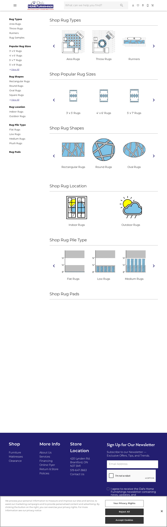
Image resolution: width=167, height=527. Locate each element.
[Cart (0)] (153, 5)
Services (44, 457)
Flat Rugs (14, 129)
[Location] (143, 5)
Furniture (15, 453)
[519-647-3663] (148, 5)
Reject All (124, 512)
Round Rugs (16, 85)
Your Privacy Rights (124, 503)
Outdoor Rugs (17, 116)
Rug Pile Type (17, 124)
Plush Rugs (15, 143)
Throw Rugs (16, 28)
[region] (83, 511)
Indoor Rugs (16, 111)
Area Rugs (15, 24)
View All (15, 69)
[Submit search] (121, 5)
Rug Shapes (16, 76)
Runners (14, 33)
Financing (46, 461)
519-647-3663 (78, 470)
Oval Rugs (15, 90)
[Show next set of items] (153, 46)
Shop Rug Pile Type (68, 240)
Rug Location (17, 106)
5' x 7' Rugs (15, 60)
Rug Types (15, 19)
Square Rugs (16, 95)
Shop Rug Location (68, 186)
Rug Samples (16, 37)
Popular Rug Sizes (20, 46)
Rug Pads (15, 152)
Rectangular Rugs (19, 81)
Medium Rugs (17, 138)
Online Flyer (47, 465)
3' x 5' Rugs (15, 51)
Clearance (15, 461)
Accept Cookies (124, 520)
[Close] (161, 511)
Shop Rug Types (65, 20)
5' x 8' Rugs (15, 64)
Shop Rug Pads (64, 294)
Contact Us (77, 474)
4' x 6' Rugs (15, 55)
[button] (15, 5)
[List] (138, 5)
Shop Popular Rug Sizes (73, 74)
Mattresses (16, 457)
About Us (45, 453)
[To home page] (40, 5)
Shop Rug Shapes (67, 128)
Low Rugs (15, 134)
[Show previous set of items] (54, 46)
